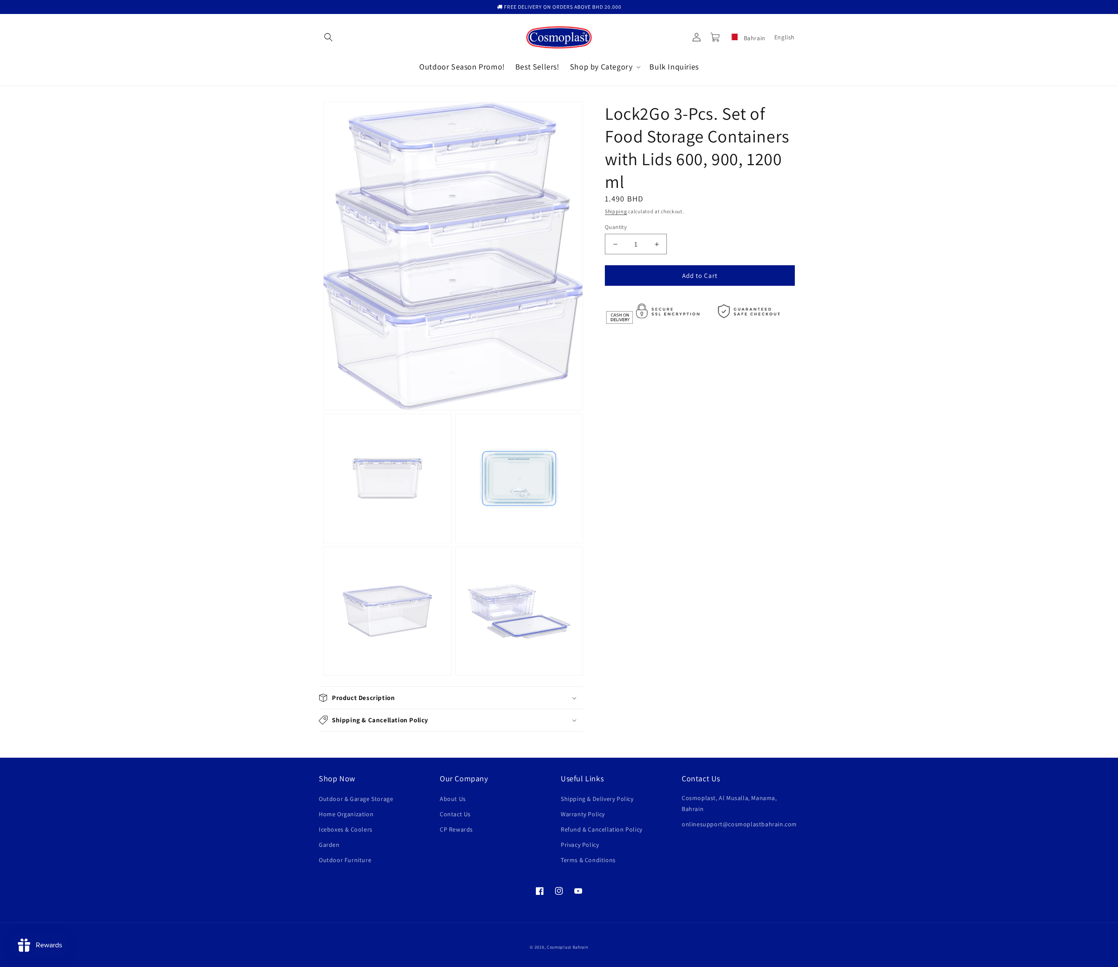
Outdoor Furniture (345, 860)
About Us (453, 799)
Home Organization (346, 814)
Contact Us (455, 814)
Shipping (616, 211)
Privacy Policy (580, 845)
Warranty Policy (583, 814)
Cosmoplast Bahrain (567, 947)
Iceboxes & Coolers (346, 829)
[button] (328, 37)
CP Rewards (456, 829)
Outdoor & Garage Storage (356, 799)
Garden (329, 845)
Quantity (616, 227)
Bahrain (754, 38)
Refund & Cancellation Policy (601, 829)
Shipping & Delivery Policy (597, 799)
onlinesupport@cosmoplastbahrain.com (739, 824)
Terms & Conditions (588, 860)
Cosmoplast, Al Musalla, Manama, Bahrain (729, 803)
